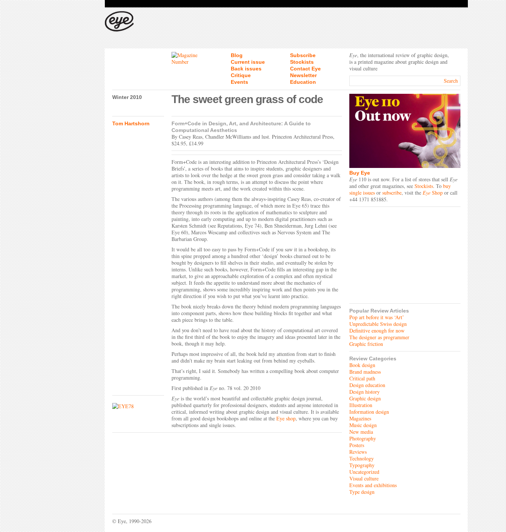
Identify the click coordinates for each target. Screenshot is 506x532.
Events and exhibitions (373, 485)
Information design (369, 411)
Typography (361, 465)
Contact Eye (305, 69)
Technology (361, 458)
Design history (364, 391)
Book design (362, 365)
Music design (363, 425)
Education (303, 82)
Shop (433, 192)
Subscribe (303, 55)
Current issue (248, 62)
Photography (362, 438)
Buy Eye (359, 173)
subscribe (392, 192)
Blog (237, 55)
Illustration (360, 405)
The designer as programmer (379, 337)
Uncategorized (364, 471)
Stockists (302, 62)
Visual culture (364, 478)
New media (361, 431)
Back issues (246, 69)
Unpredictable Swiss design (378, 323)
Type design (361, 491)
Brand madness (365, 371)
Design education (367, 385)
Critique (241, 75)
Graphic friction (366, 343)
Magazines (360, 418)
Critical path (362, 378)
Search (451, 80)
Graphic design (365, 398)
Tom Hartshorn (131, 123)
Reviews (358, 451)
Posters (356, 445)
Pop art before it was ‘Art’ (376, 317)
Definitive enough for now (377, 330)
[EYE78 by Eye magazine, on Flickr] (138, 406)
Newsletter (303, 75)
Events (239, 82)
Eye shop (286, 418)
